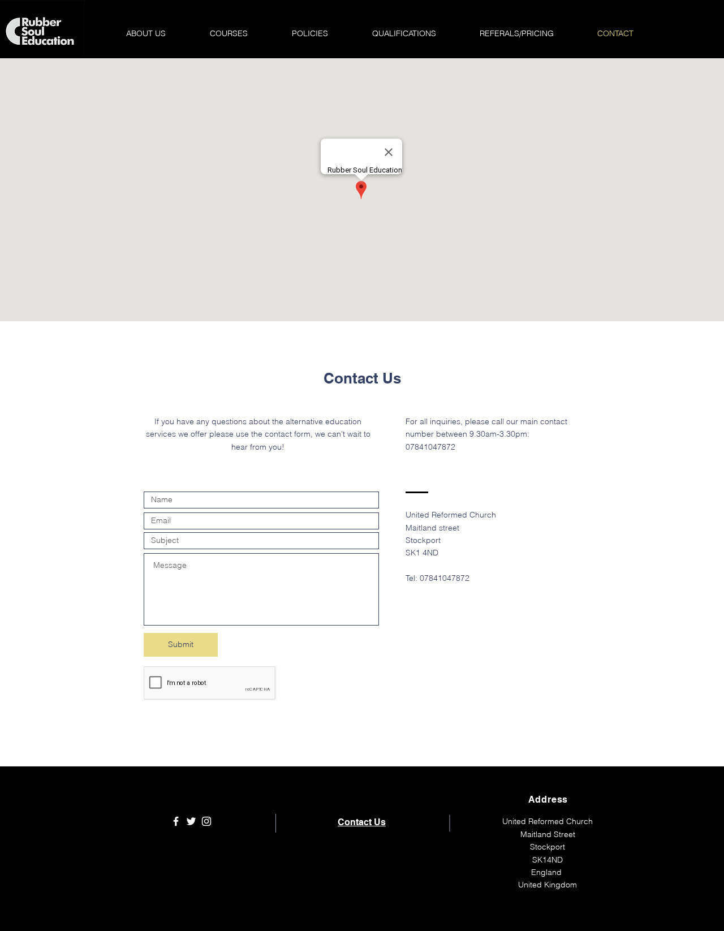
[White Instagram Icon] (206, 821)
